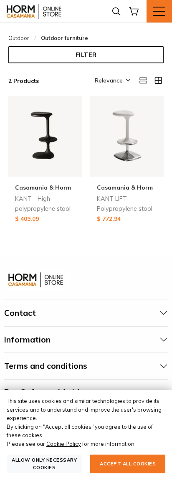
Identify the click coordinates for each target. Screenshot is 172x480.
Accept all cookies (128, 464)
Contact (20, 313)
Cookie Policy (63, 443)
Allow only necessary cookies (44, 463)
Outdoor (18, 38)
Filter (86, 55)
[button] (112, 81)
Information (27, 340)
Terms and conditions (45, 366)
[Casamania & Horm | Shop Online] (35, 11)
